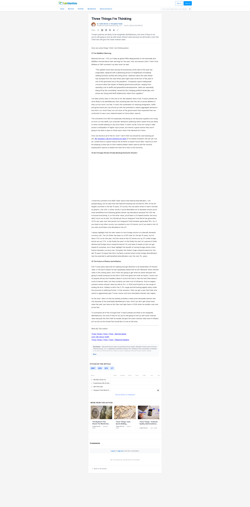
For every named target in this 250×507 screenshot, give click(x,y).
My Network (92, 9)
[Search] (190, 9)
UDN (100, 368)
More (94, 354)
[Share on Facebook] (110, 30)
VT (112, 368)
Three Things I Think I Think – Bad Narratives (108, 334)
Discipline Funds (116, 24)
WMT (93, 368)
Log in (113, 451)
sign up (120, 451)
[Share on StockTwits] (102, 30)
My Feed (71, 9)
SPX (106, 368)
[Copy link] (117, 30)
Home (62, 9)
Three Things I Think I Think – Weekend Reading (110, 340)
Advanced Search (106, 9)
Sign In (179, 3)
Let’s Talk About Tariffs (100, 337)
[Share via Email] (113, 30)
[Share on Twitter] (98, 30)
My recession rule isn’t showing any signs (110, 139)
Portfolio (81, 9)
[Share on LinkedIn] (106, 30)
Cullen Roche (103, 24)
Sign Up (187, 3)
